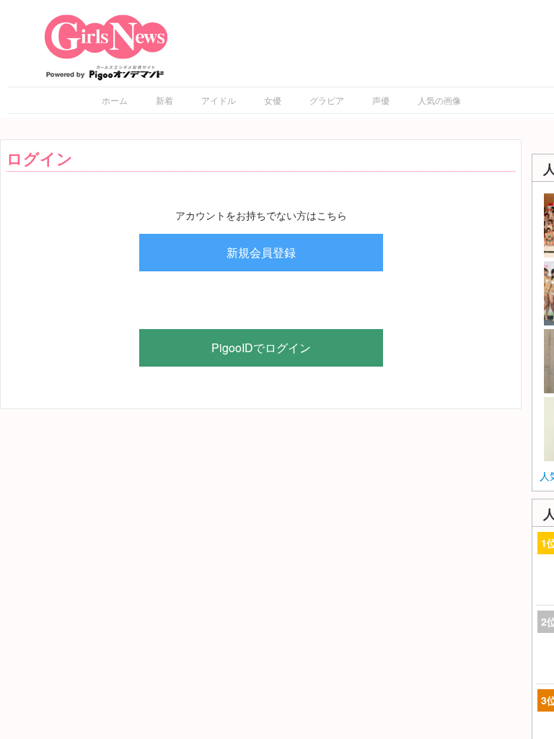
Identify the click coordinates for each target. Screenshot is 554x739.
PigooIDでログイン (261, 347)
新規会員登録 (261, 252)
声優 (381, 100)
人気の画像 (439, 100)
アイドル (218, 100)
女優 (272, 100)
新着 (164, 100)
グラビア (326, 100)
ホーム (115, 100)
